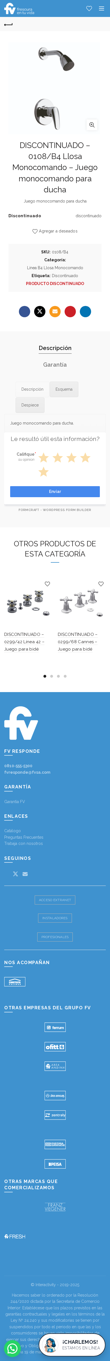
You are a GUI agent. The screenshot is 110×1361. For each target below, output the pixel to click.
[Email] (55, 311)
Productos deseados (89, 8)
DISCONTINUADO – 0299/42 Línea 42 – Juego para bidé (24, 642)
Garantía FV (14, 801)
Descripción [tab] (55, 348)
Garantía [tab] (55, 364)
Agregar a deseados (58, 231)
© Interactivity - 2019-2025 (55, 1284)
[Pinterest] (70, 311)
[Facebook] (24, 311)
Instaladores (55, 918)
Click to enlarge (92, 124)
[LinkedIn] (85, 311)
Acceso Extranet (55, 900)
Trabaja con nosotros (23, 843)
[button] (12, 1348)
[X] (39, 311)
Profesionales (55, 937)
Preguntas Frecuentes (23, 837)
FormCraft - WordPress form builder (55, 510)
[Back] (8, 24)
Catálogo (12, 831)
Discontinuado (65, 275)
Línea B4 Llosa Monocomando (55, 268)
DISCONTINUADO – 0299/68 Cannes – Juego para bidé (78, 642)
